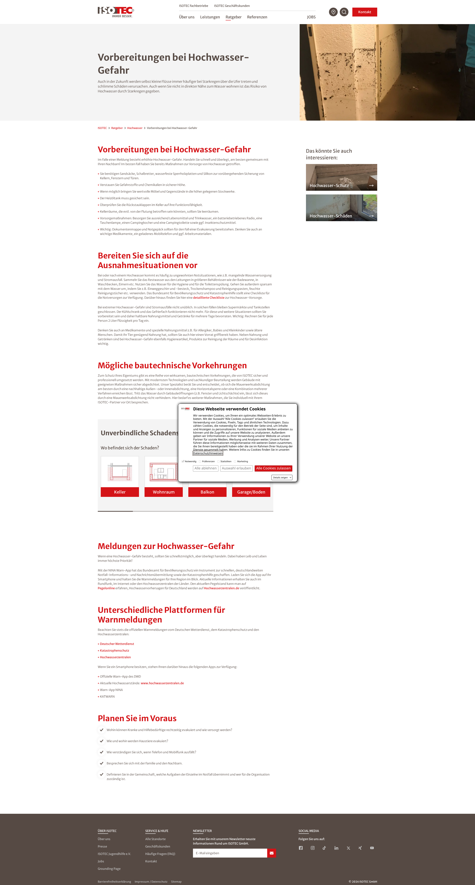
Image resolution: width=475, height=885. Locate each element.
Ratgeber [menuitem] (234, 17)
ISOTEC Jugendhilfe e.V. (114, 854)
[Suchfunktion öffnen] (344, 12)
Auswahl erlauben (236, 468)
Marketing (242, 461)
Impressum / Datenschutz (151, 881)
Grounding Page (109, 869)
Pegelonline (106, 588)
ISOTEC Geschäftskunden (232, 6)
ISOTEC (102, 128)
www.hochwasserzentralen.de (162, 683)
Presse (102, 846)
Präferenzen (208, 461)
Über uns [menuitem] (187, 17)
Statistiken (226, 461)
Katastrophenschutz (114, 650)
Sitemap (176, 881)
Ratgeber (117, 128)
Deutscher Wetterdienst (117, 644)
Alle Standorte (155, 839)
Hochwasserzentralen (115, 657)
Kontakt (364, 12)
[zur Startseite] (116, 12)
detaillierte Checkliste (209, 297)
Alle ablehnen (206, 468)
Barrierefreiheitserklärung (114, 881)
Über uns (104, 839)
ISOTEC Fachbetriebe (193, 6)
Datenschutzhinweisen (208, 453)
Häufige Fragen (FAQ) (160, 854)
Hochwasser (134, 128)
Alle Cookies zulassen (273, 468)
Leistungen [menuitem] (210, 17)
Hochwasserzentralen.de (221, 588)
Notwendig (190, 461)
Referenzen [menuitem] (257, 17)
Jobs (311, 17)
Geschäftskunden (157, 846)
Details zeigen (280, 477)
